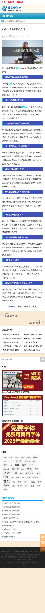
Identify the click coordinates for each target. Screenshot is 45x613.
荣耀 (19, 482)
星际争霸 (6, 469)
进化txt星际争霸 (9, 536)
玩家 (5, 477)
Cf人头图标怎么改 (11, 316)
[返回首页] (42, 537)
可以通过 (19, 461)
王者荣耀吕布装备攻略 (12, 507)
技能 (17, 464)
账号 (26, 485)
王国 (38, 473)
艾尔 (6, 481)
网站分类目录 (40, 551)
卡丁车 (11, 461)
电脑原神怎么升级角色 (11, 334)
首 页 (3, 2)
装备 (33, 481)
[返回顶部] (42, 548)
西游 (39, 482)
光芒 (35, 457)
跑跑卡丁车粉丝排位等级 (33, 334)
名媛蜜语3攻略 (9, 525)
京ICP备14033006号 (33, 554)
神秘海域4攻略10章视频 (32, 338)
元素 (29, 457)
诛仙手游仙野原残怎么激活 (12, 338)
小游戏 (27, 461)
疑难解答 (24, 554)
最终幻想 (15, 469)
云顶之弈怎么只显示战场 (33, 346)
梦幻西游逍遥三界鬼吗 (12, 503)
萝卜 (26, 481)
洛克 (36, 469)
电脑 (12, 478)
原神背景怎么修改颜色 (12, 514)
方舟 (31, 464)
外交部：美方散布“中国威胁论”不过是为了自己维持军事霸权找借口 (23, 522)
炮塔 (21, 473)
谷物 (20, 485)
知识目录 (19, 2)
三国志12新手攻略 (30, 342)
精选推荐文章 (9, 554)
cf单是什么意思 (34, 323)
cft (8, 37)
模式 (17, 67)
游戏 (6, 472)
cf (7, 21)
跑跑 (32, 486)
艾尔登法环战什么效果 (12, 510)
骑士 (5, 489)
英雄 (13, 482)
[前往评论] (42, 542)
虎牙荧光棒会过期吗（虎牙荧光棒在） (13, 346)
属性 (34, 461)
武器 (29, 468)
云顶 (10, 457)
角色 (6, 485)
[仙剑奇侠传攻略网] (22, 8)
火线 (10, 83)
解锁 (13, 486)
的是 (23, 478)
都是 (38, 486)
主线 (4, 458)
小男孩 (22, 565)
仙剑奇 (17, 458)
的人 (17, 478)
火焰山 (24, 106)
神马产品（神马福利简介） (13, 533)
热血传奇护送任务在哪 (11, 350)
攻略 (24, 464)
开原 (5, 465)
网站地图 (17, 554)
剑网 (4, 461)
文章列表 (11, 2)
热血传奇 (29, 473)
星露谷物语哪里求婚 (11, 518)
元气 (23, 457)
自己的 (35, 477)
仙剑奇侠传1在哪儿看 (11, 342)
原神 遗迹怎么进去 (10, 529)
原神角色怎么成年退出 (32, 350)
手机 (10, 465)
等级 (28, 477)
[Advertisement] (22, 590)
